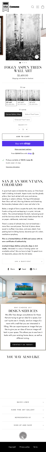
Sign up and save (23, 425)
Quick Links (23, 402)
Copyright (12, 447)
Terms (35, 447)
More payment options (23, 149)
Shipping (15, 78)
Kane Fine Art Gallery (23, 410)
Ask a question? (23, 261)
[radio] (11, 98)
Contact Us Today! (23, 345)
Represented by (23, 417)
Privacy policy (25, 447)
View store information (13, 167)
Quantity (23, 125)
